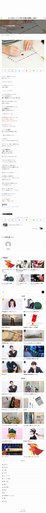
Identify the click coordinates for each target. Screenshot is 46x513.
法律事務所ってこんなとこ (9, 495)
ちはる (8, 249)
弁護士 (5, 484)
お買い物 (5, 467)
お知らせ (5, 464)
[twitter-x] (23, 509)
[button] (5, 71)
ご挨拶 (5, 470)
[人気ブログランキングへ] (4, 205)
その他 (5, 473)
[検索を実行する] (43, 292)
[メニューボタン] (1, 18)
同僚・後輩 (6, 481)
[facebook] (21, 509)
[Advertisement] (23, 8)
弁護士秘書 (6, 487)
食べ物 (5, 501)
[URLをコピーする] (40, 71)
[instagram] (24, 509)
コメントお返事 (7, 478)
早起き (5, 489)
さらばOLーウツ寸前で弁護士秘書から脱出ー (23, 18)
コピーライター (7, 475)
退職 (4, 498)
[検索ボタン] (44, 18)
